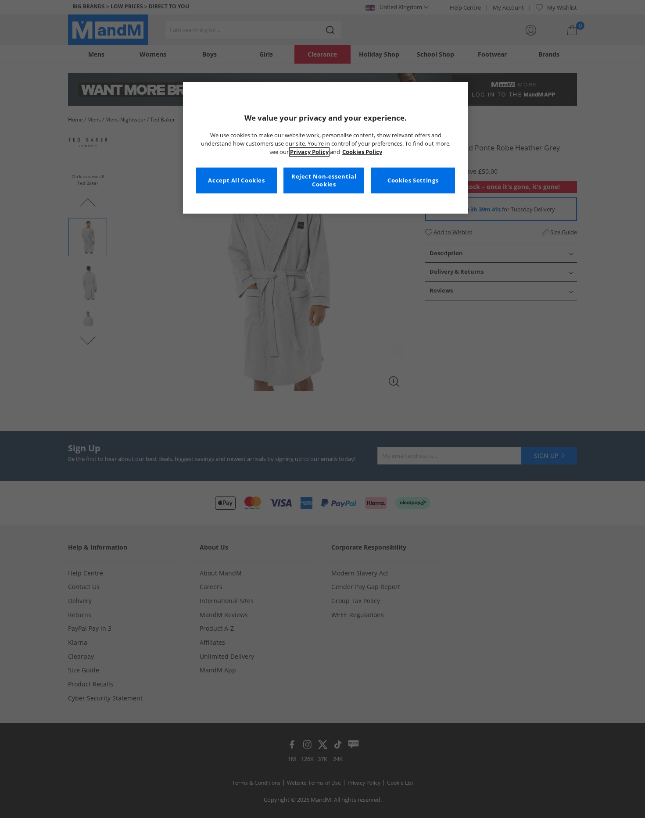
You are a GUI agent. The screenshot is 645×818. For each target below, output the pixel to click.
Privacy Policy (309, 152)
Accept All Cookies (236, 180)
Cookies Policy (362, 152)
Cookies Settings (412, 180)
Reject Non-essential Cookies (324, 180)
